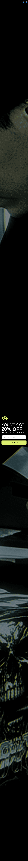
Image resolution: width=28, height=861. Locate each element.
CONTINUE (14, 442)
